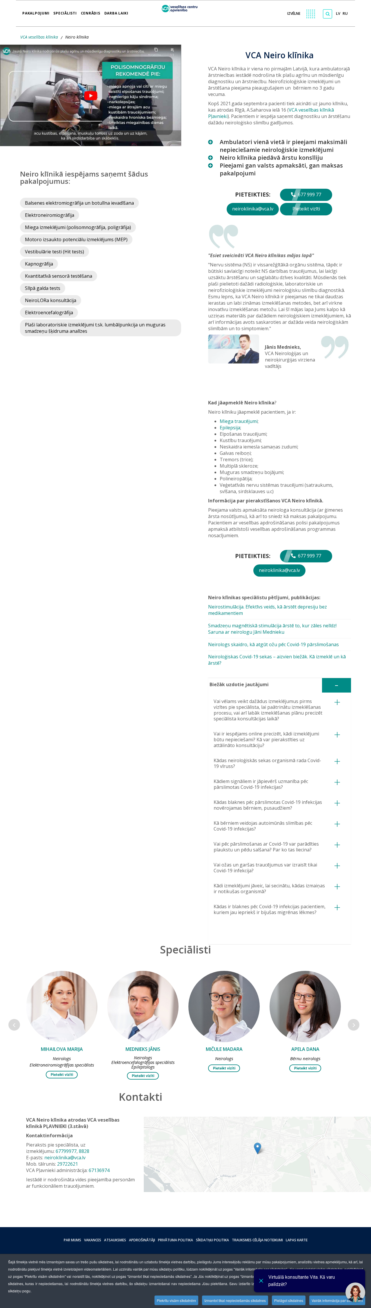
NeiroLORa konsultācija (50, 300)
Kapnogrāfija (39, 264)
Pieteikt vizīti (306, 209)
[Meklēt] (327, 14)
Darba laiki (116, 11)
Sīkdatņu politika (212, 1240)
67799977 (66, 1151)
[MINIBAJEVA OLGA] (305, 1006)
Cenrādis (90, 11)
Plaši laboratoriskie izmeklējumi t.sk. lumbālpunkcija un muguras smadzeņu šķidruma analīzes (95, 327)
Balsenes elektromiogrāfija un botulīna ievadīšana (79, 203)
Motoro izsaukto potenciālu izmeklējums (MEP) (76, 239)
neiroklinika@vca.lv (252, 209)
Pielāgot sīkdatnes (288, 1300)
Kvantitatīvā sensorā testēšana (58, 276)
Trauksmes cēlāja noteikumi (257, 1240)
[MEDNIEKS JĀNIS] (61, 1006)
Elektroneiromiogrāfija (49, 215)
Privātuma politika (175, 1240)
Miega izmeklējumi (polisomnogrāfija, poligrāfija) (78, 227)
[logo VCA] (181, 7)
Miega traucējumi (239, 421)
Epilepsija (230, 427)
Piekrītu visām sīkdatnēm (176, 1300)
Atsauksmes (115, 1240)
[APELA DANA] (224, 1006)
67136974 (99, 1170)
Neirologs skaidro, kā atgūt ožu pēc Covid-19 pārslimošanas (273, 644)
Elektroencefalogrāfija (49, 312)
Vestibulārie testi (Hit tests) (54, 251)
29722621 (67, 1164)
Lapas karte (297, 1240)
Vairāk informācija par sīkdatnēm (337, 1300)
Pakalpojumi (35, 11)
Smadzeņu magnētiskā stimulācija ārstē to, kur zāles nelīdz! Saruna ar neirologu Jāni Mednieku (272, 628)
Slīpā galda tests (42, 288)
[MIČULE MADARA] (143, 1006)
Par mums (72, 1240)
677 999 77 (309, 194)
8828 (84, 1151)
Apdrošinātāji (142, 1240)
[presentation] (14, 1025)
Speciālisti (65, 11)
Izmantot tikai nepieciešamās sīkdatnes (235, 1300)
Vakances (92, 1240)
